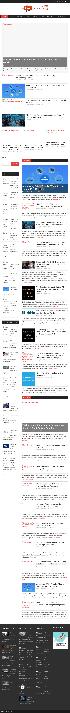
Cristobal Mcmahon (7, 151)
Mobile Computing (47, 16)
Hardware (19, 16)
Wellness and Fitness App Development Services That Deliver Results (12, 147)
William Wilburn (8, 65)
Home (4, 16)
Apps (27, 16)
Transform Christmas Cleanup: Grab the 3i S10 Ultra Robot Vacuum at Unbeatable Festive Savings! (50, 355)
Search (4, 157)
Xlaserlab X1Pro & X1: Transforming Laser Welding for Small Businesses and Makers (50, 264)
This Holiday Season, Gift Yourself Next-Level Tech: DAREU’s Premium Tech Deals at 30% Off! (51, 332)
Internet (35, 16)
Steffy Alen (29, 119)
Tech (11, 16)
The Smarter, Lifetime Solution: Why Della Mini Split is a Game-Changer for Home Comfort (51, 289)
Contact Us (60, 16)
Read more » (40, 71)
